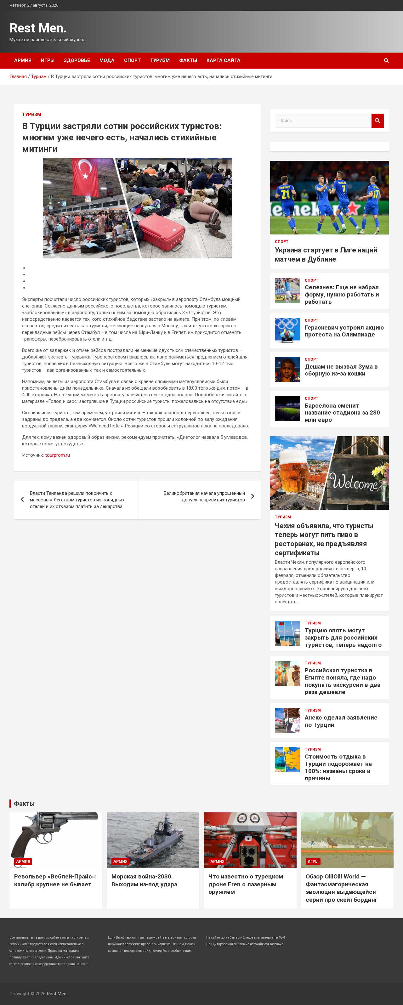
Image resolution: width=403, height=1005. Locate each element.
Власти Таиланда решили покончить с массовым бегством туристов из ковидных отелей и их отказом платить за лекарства (77, 499)
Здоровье (77, 60)
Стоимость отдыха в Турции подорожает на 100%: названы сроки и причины (338, 767)
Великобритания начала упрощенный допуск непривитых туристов (204, 496)
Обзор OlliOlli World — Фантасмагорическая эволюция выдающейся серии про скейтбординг (342, 888)
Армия (22, 60)
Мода (107, 60)
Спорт (132, 60)
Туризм (160, 60)
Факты (188, 60)
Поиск (378, 121)
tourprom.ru (57, 455)
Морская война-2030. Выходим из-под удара (144, 880)
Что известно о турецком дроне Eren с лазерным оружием (245, 884)
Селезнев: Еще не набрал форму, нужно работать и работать (342, 294)
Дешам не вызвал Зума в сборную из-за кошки (341, 370)
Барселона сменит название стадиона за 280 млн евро (342, 413)
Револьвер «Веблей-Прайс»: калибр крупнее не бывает (55, 880)
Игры (47, 60)
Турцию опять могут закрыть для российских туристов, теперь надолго (343, 637)
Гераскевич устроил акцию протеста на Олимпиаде (344, 331)
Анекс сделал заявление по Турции (341, 721)
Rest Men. (38, 28)
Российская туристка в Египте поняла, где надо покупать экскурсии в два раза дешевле (342, 681)
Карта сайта (224, 60)
